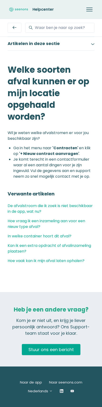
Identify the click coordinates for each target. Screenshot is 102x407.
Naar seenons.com (65, 382)
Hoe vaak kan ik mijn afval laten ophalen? (46, 260)
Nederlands (38, 391)
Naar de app (31, 382)
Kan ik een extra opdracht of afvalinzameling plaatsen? (49, 248)
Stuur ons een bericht (51, 350)
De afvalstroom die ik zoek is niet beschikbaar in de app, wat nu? (50, 208)
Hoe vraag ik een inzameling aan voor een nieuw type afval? (46, 223)
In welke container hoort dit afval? (39, 236)
